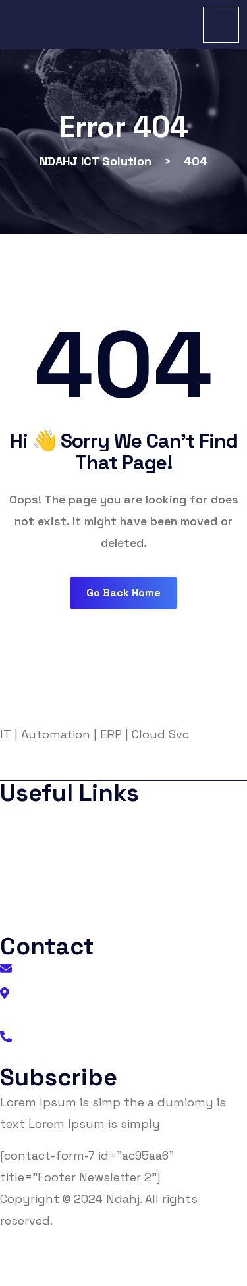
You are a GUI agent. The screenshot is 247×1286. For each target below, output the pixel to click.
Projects (33, 897)
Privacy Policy (46, 845)
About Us (35, 818)
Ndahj (123, 1198)
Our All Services (49, 924)
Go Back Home (123, 593)
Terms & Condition (57, 871)
